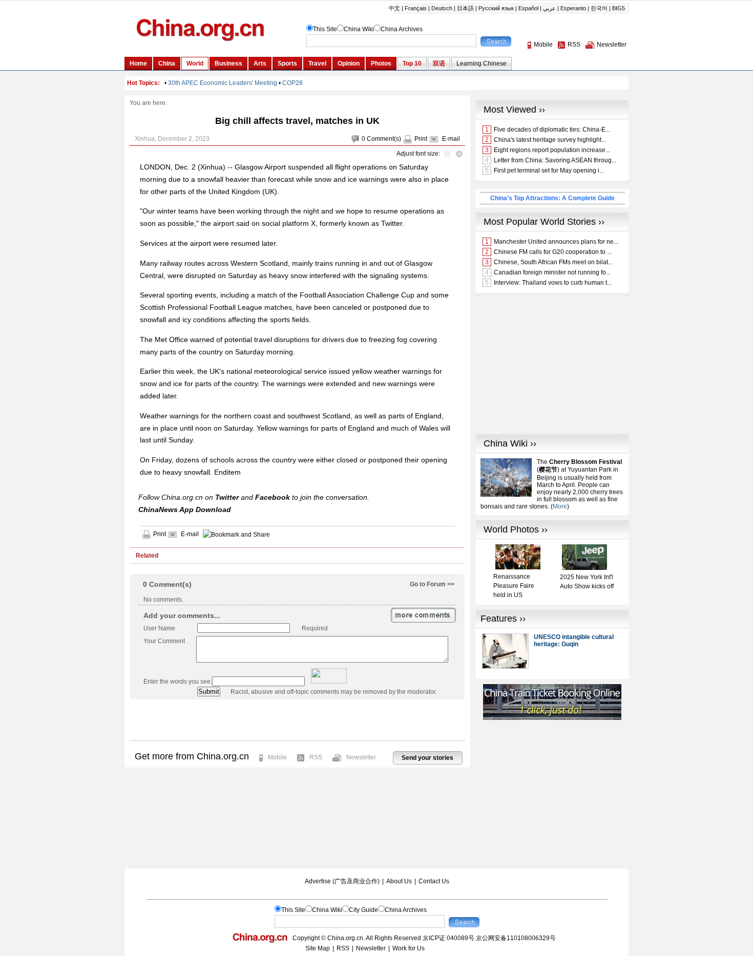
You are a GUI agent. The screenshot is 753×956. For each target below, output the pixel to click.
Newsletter (361, 757)
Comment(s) (384, 138)
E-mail (451, 138)
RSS (315, 757)
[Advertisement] (297, 720)
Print (420, 138)
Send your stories (427, 757)
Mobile (277, 757)
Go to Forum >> (432, 584)
